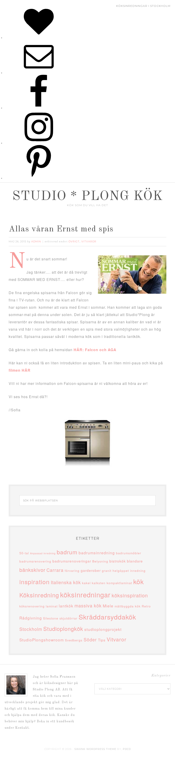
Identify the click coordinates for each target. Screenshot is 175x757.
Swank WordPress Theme (95, 749)
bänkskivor (32, 569)
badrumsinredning (97, 552)
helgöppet (121, 570)
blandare (135, 560)
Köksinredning (39, 595)
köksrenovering (32, 606)
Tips (102, 639)
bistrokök (117, 560)
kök (138, 581)
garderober (91, 570)
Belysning (100, 561)
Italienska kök (66, 582)
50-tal (24, 553)
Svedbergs (73, 640)
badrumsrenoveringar (71, 560)
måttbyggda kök (128, 606)
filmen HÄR (20, 370)
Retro (146, 606)
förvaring (72, 570)
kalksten (99, 583)
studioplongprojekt (103, 629)
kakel (86, 583)
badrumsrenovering (35, 561)
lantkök (66, 606)
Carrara (55, 570)
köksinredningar (85, 594)
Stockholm (30, 629)
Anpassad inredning (43, 553)
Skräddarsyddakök (107, 616)
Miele (108, 606)
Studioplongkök (63, 629)
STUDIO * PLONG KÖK (87, 196)
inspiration (34, 581)
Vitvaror (88, 241)
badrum (67, 552)
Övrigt (74, 241)
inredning (138, 570)
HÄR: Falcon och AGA (95, 349)
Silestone (50, 618)
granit (106, 570)
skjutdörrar (68, 618)
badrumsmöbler (128, 553)
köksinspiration (130, 595)
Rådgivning (30, 618)
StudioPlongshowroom (41, 640)
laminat (52, 606)
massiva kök (88, 605)
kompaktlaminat (119, 583)
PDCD (127, 749)
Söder (90, 639)
